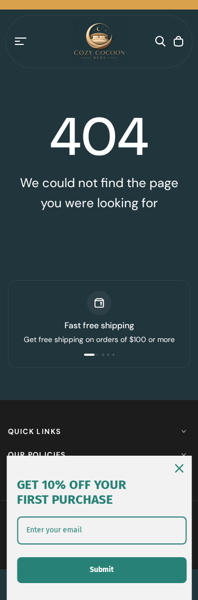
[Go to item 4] (113, 355)
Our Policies (37, 454)
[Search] (160, 41)
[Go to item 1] (91, 355)
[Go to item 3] (108, 355)
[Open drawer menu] (20, 41)
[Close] (179, 468)
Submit (102, 569)
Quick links (34, 431)
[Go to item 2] (103, 355)
